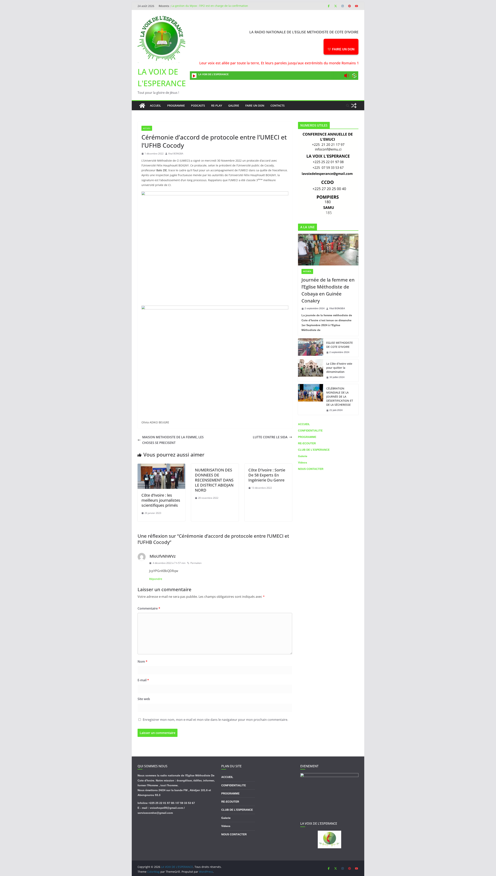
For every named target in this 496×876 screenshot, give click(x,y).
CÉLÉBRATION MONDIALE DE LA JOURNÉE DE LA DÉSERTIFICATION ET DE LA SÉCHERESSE (339, 397)
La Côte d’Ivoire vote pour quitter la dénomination (339, 368)
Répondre (155, 579)
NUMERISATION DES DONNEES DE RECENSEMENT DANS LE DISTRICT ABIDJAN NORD (214, 480)
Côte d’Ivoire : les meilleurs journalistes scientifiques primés (160, 500)
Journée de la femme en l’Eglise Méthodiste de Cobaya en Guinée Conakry (328, 290)
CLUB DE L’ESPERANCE (314, 449)
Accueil (155, 105)
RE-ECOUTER (307, 443)
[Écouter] (194, 75)
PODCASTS (198, 105)
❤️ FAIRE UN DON (341, 49)
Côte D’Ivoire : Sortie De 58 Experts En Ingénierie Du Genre (266, 475)
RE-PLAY (216, 105)
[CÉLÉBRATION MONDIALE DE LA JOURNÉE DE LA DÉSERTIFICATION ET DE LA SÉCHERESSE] (310, 399)
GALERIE (233, 105)
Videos (302, 462)
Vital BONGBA (175, 153)
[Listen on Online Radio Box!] (354, 76)
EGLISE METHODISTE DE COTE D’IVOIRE (339, 345)
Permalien (196, 563)
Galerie (302, 456)
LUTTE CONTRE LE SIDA (270, 437)
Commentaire (149, 608)
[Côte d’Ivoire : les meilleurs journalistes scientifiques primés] (161, 466)
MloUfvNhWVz (163, 556)
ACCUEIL (147, 128)
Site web (144, 699)
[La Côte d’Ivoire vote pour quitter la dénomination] (310, 370)
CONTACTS (277, 105)
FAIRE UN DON (254, 105)
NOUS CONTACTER (310, 468)
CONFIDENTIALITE (310, 430)
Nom (142, 661)
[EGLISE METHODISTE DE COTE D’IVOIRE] (310, 347)
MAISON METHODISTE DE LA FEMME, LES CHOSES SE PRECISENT (173, 440)
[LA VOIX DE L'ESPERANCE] (142, 105)
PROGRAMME (176, 105)
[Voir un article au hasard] (353, 105)
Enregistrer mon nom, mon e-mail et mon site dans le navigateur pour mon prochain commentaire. (215, 720)
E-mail (143, 680)
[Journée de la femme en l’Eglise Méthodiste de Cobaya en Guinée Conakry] (328, 249)
